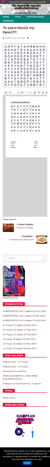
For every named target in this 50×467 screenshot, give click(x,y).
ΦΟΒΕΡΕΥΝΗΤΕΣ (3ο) (13, 311)
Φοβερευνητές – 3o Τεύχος (15, 362)
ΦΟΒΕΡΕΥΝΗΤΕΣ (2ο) (12, 316)
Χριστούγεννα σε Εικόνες (15, 371)
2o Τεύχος (7, 343)
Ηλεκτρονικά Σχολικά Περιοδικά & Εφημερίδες (27, 2)
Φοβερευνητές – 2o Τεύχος (15, 366)
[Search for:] (25, 258)
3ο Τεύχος (7, 339)
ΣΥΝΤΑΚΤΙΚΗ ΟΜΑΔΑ (35, 17)
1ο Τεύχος (7, 348)
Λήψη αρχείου (9, 219)
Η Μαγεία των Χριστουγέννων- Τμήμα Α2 (22, 383)
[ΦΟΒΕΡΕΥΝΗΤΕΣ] (25, 13)
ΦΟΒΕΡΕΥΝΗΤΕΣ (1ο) (12, 320)
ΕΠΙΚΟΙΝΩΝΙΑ (8, 21)
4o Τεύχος (7, 334)
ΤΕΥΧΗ (18, 17)
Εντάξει (27, 463)
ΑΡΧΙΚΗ (6, 17)
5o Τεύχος (7, 330)
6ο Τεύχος (7, 325)
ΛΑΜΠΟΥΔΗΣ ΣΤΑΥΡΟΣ (15, 38)
